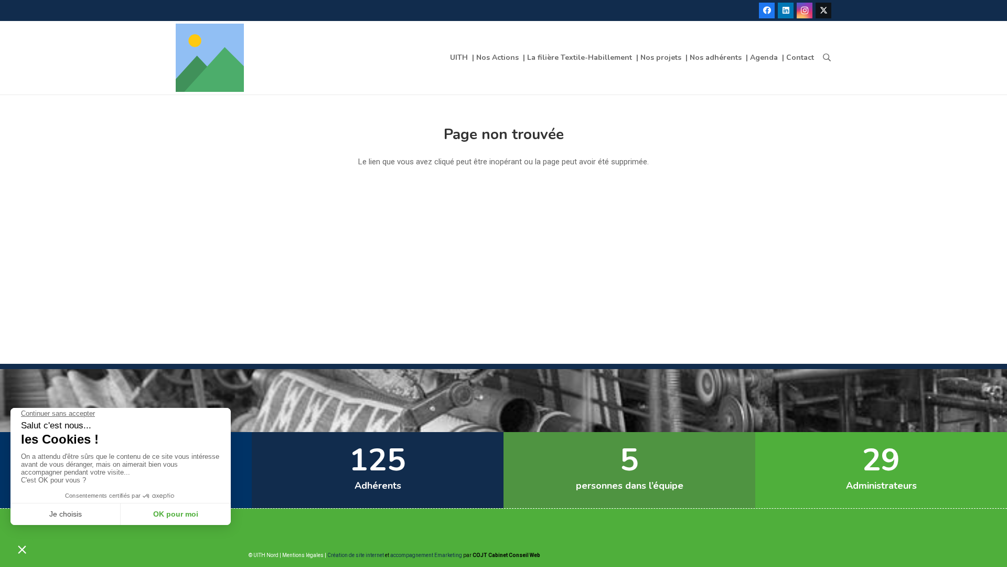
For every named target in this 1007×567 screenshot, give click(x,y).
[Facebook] (767, 10)
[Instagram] (804, 10)
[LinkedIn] (786, 10)
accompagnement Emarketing (426, 555)
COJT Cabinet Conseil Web (506, 555)
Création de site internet (355, 555)
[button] (826, 58)
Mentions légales (303, 555)
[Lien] (210, 58)
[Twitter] (823, 10)
